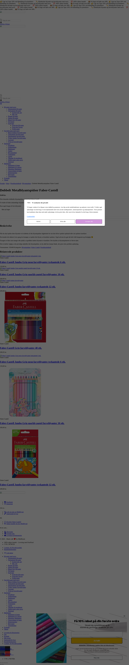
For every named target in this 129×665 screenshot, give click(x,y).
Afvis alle (63, 221)
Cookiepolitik (31, 216)
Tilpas (38, 221)
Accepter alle (89, 221)
